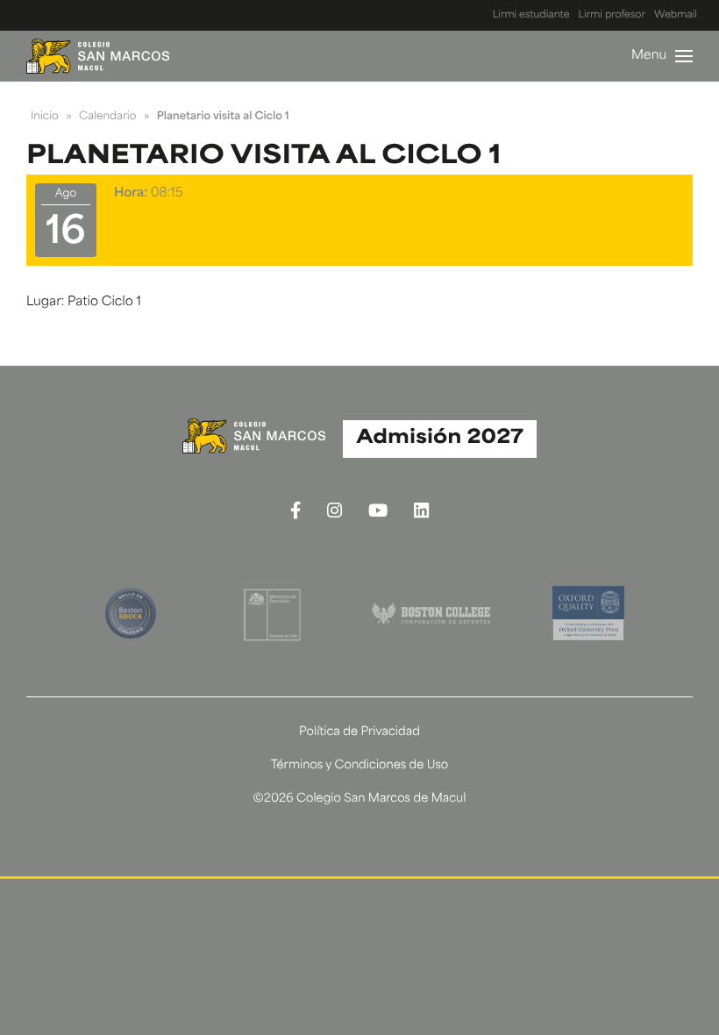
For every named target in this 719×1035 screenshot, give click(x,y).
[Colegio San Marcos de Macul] (97, 56)
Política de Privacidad (359, 733)
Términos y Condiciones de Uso (360, 766)
